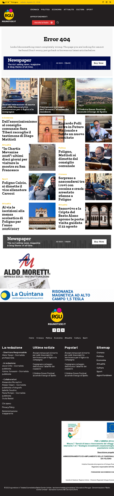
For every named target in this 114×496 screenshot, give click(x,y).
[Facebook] (103, 2)
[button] (57, 22)
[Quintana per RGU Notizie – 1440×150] (57, 300)
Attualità (6, 145)
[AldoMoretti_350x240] (26, 287)
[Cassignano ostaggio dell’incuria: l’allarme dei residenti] (57, 96)
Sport (5, 179)
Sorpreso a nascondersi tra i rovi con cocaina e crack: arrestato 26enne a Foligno (71, 188)
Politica (62, 120)
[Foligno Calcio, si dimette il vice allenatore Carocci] (42, 186)
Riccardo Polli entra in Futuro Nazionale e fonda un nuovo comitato (71, 130)
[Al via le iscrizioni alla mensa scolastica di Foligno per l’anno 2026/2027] (42, 216)
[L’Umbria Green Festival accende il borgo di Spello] (94, 96)
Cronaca (6, 100)
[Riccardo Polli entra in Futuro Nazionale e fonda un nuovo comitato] (98, 129)
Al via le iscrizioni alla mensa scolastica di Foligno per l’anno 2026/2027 (13, 218)
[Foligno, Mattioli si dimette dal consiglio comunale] (98, 157)
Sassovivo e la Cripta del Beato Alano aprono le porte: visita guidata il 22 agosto (71, 217)
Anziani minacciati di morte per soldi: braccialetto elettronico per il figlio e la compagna (45, 356)
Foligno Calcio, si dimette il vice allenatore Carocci (14, 187)
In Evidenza (7, 118)
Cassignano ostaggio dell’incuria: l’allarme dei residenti (44, 366)
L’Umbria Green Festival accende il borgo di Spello (44, 374)
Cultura (81, 105)
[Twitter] (110, 2)
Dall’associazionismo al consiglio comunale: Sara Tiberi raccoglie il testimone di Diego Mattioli (19, 130)
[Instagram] (106, 2)
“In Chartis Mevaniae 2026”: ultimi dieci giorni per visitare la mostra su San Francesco (14, 159)
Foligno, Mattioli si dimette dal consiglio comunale (68, 158)
